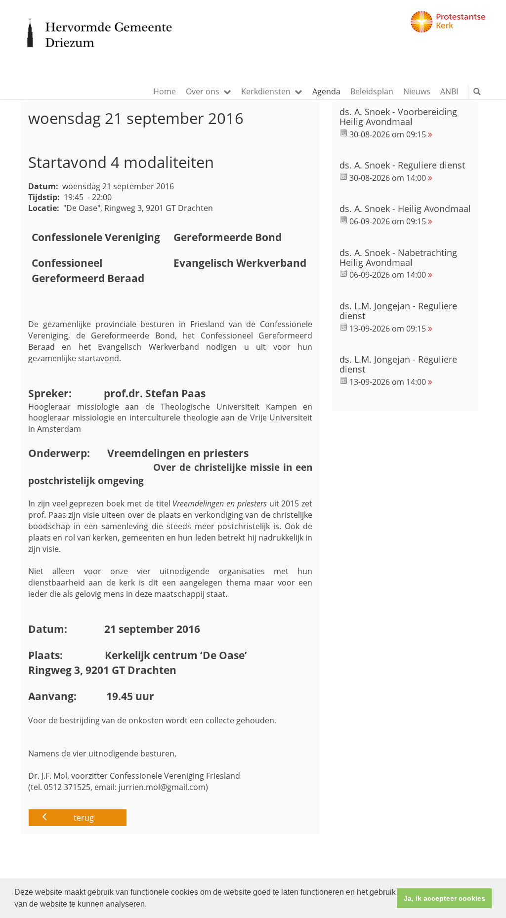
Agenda (326, 91)
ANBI (449, 91)
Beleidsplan (371, 91)
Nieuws (416, 91)
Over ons (202, 91)
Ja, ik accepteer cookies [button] (444, 898)
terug (84, 817)
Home (164, 91)
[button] (150, 905)
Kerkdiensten (266, 91)
